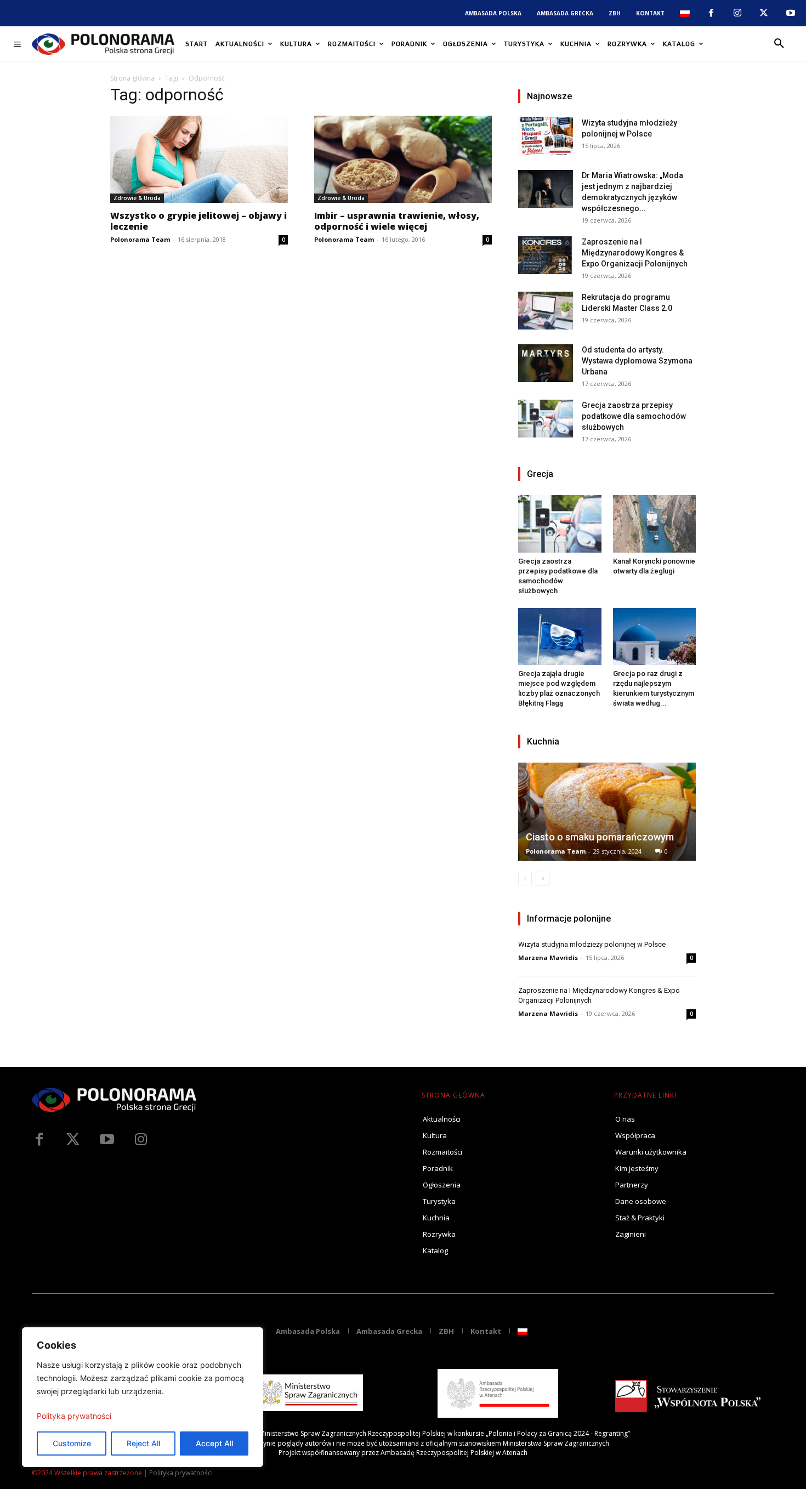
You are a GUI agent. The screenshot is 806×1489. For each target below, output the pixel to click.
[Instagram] (737, 13)
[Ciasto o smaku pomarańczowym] (607, 812)
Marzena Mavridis (548, 957)
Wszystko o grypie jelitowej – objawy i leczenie (198, 220)
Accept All (214, 1443)
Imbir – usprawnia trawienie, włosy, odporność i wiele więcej (396, 220)
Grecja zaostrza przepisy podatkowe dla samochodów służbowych (634, 416)
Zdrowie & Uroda (137, 198)
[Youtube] (790, 13)
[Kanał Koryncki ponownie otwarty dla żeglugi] (654, 523)
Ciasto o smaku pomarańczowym (600, 837)
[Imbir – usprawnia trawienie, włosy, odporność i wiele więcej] (403, 159)
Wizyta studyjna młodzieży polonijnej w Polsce (592, 944)
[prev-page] (525, 878)
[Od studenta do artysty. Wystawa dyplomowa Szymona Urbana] (545, 363)
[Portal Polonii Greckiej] (103, 44)
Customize (72, 1443)
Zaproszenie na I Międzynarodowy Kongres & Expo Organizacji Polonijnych (635, 252)
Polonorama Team (140, 239)
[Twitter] (73, 1140)
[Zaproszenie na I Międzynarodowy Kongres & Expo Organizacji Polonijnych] (545, 255)
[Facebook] (710, 13)
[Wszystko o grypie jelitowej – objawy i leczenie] (199, 159)
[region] (142, 1397)
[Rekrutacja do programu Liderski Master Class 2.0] (545, 310)
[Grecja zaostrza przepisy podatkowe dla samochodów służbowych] (545, 418)
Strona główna (132, 78)
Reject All (143, 1443)
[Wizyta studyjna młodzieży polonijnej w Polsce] (545, 136)
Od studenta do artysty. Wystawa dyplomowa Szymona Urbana (637, 360)
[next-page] (542, 878)
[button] (779, 44)
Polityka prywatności (74, 1415)
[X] (763, 13)
